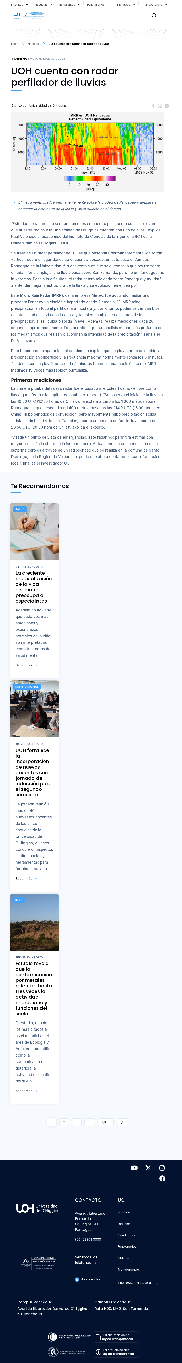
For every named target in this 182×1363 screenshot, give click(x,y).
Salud (20, 509)
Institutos (18, 4)
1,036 (106, 1122)
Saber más (24, 665)
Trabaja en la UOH (135, 1282)
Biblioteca (124, 4)
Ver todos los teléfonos (86, 1260)
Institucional (26, 686)
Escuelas (42, 4)
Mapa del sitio (90, 1279)
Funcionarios (96, 4)
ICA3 (19, 900)
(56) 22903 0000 (88, 1239)
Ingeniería (19, 58)
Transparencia (153, 4)
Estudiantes (68, 4)
